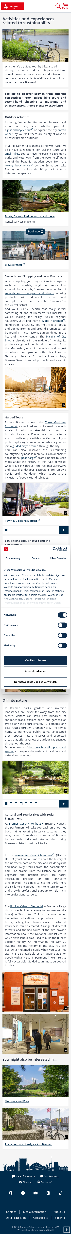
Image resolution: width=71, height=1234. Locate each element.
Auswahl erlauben (35, 671)
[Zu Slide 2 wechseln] (11, 530)
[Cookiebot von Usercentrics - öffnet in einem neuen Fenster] (52, 549)
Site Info (60, 1218)
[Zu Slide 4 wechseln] (21, 803)
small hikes (12, 153)
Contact (11, 1212)
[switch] (62, 625)
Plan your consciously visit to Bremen (28, 1144)
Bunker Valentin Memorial (26, 906)
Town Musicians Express (21, 521)
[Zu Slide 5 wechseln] (26, 803)
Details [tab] (36, 558)
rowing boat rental (17, 165)
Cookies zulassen (35, 660)
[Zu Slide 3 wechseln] (16, 530)
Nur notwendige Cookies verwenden (35, 681)
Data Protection (16, 1218)
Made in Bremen (52, 321)
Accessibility (40, 1218)
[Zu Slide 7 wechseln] (36, 803)
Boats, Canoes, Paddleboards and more (29, 216)
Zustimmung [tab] (12, 558)
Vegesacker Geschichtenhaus (33, 855)
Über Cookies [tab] (58, 558)
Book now (34, 231)
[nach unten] (67, 1230)
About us (59, 1212)
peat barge (28, 458)
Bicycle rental (13, 265)
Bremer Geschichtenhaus (25, 823)
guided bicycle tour (19, 130)
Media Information (34, 1212)
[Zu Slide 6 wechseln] (31, 803)
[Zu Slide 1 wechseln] (6, 530)
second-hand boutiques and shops (29, 293)
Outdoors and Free (17, 1101)
